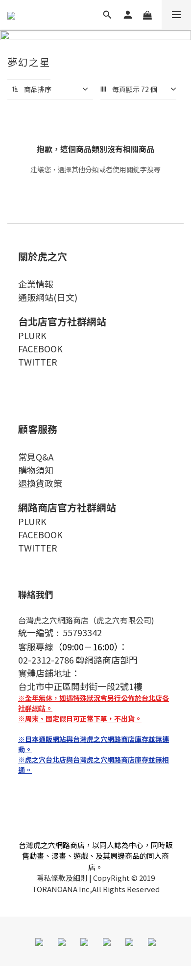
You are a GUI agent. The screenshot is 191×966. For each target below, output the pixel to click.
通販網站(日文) (47, 297)
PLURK (32, 335)
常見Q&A (35, 456)
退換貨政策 (40, 483)
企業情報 (35, 283)
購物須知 (35, 469)
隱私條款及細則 (62, 878)
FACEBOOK (40, 348)
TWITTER (37, 361)
